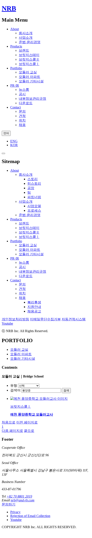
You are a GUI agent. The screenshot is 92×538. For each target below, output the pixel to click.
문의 (22, 111)
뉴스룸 (24, 89)
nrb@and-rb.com (22, 500)
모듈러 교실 (28, 72)
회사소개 (26, 33)
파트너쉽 (34, 197)
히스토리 (34, 183)
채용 (22, 125)
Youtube (7, 323)
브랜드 (24, 50)
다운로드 (26, 103)
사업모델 (34, 206)
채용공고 (34, 311)
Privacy (15, 512)
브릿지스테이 (29, 55)
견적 (22, 116)
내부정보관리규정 (32, 98)
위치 (22, 120)
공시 (22, 94)
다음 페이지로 (12, 430)
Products (16, 46)
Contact (15, 107)
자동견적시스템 (74, 319)
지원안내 (34, 307)
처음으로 (8, 422)
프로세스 (34, 210)
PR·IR (14, 85)
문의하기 (8, 504)
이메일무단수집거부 (45, 319)
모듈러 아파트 (29, 77)
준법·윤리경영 (29, 42)
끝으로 (29, 430)
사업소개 (26, 37)
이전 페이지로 (27, 422)
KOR (14, 145)
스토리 (32, 179)
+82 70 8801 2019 (19, 496)
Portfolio (16, 68)
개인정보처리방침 (15, 319)
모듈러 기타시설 (31, 81)
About (14, 29)
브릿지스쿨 (29, 59)
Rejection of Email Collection (30, 516)
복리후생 (34, 302)
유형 (13, 385)
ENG (14, 141)
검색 (66, 390)
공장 (30, 188)
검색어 (15, 390)
